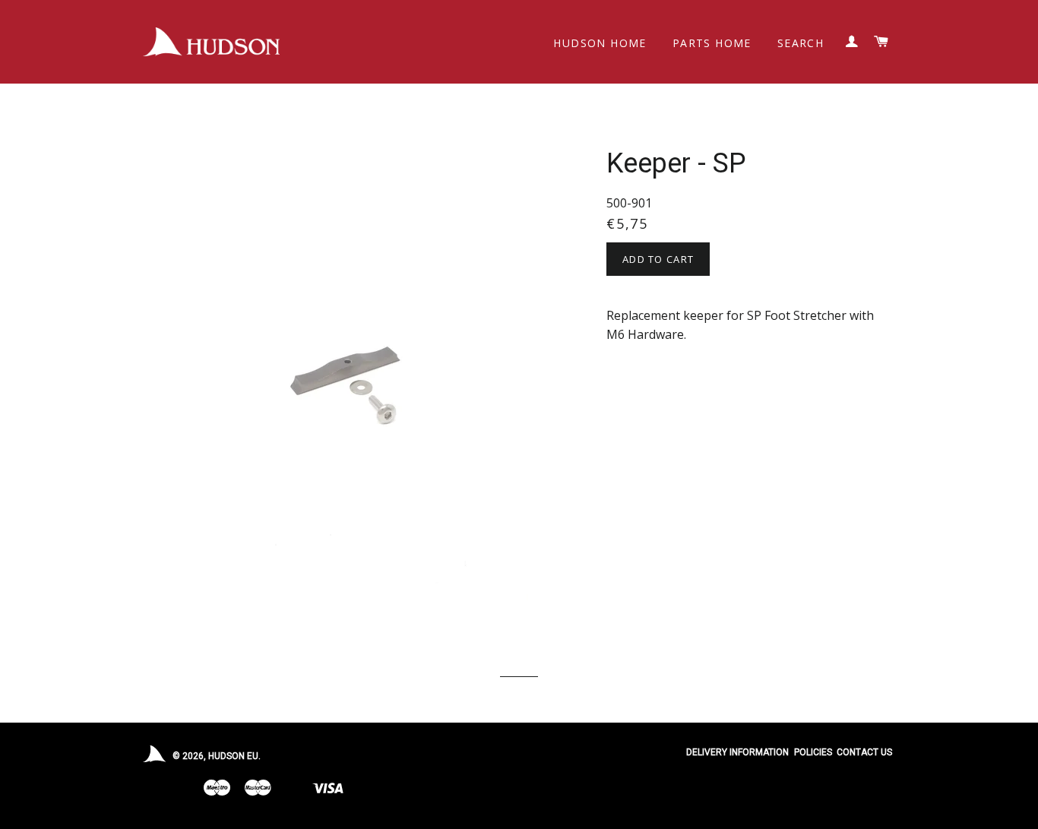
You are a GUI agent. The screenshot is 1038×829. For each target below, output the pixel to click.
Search (800, 43)
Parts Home (712, 43)
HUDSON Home (599, 43)
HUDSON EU (233, 756)
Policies (813, 752)
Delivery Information (737, 752)
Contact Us (864, 752)
